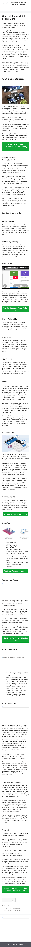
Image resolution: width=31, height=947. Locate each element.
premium (23, 613)
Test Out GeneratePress (14, 571)
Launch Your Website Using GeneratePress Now (15, 889)
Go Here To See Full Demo (14, 514)
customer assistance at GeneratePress (16, 740)
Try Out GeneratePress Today (15, 308)
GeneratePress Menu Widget (12, 910)
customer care (13, 818)
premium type (9, 603)
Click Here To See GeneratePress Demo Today (15, 145)
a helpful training (22, 765)
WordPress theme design (20, 866)
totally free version (10, 600)
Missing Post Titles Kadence (12, 908)
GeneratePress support (9, 811)
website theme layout (11, 877)
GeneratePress (8, 906)
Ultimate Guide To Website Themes (18, 3)
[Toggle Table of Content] (12, 900)
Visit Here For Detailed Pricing (15, 638)
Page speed (9, 544)
